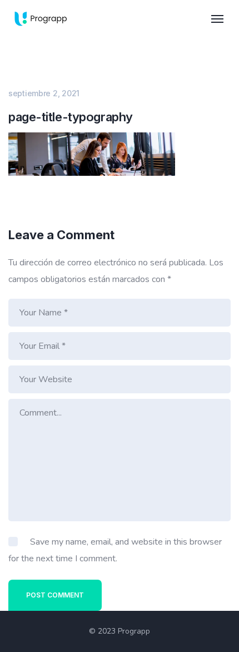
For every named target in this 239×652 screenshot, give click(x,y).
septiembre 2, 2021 (43, 93)
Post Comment (55, 595)
